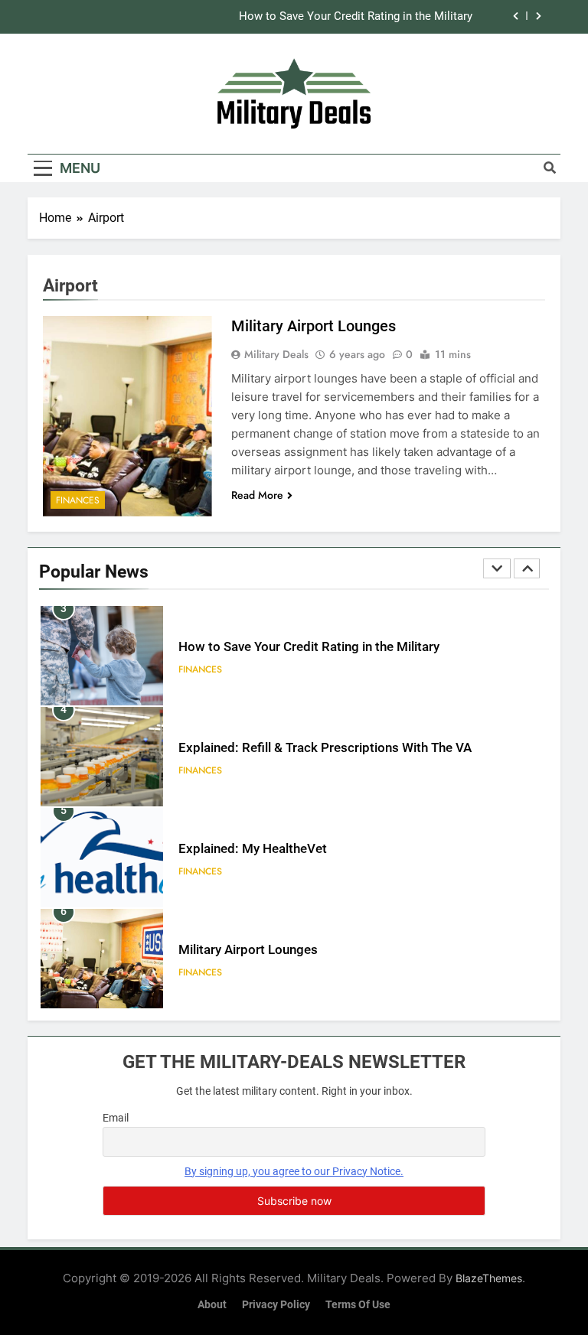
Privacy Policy (276, 1304)
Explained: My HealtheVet (252, 849)
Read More (257, 495)
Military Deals (276, 354)
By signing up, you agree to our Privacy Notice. (294, 1171)
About (212, 1304)
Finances (78, 500)
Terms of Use (357, 1304)
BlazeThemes (489, 1278)
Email (116, 1118)
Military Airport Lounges (313, 326)
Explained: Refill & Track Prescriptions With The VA (325, 748)
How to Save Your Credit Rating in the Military (355, 17)
